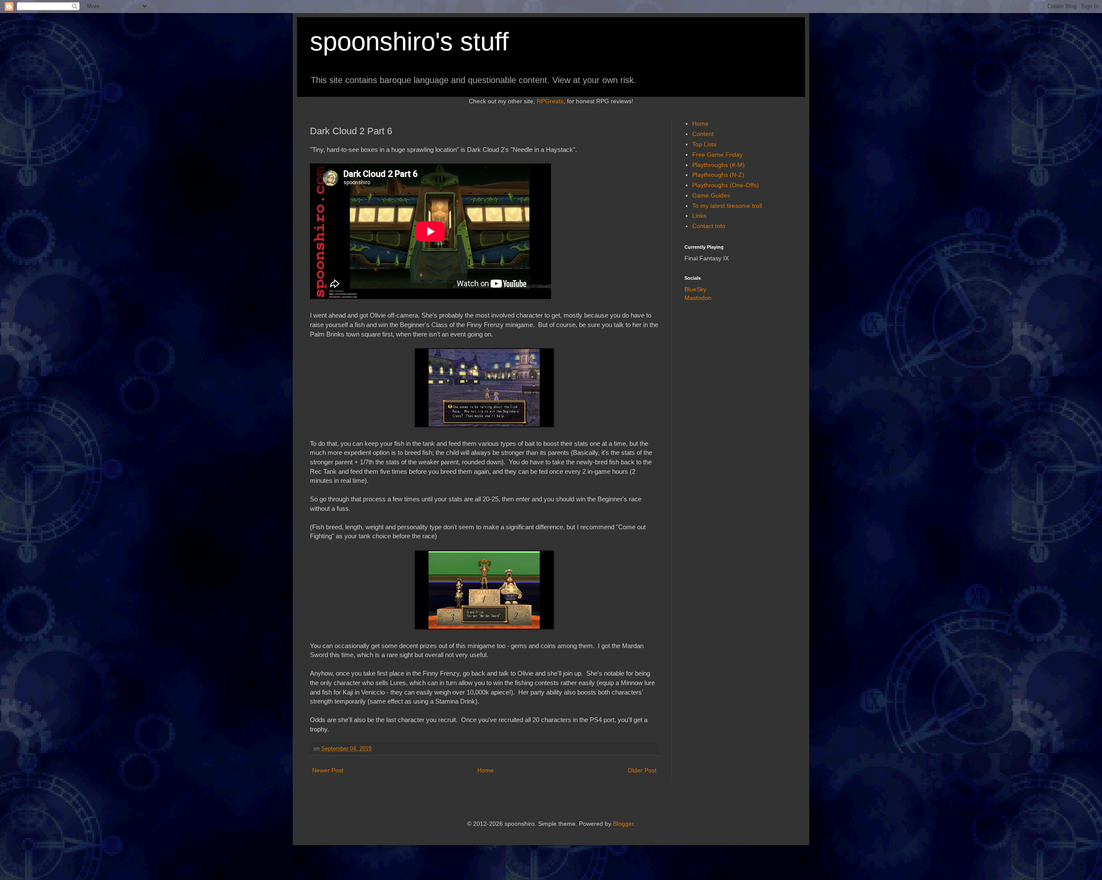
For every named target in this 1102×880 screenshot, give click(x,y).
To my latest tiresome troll (727, 205)
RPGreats (550, 101)
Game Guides (711, 195)
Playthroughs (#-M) (718, 164)
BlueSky (695, 289)
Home (485, 770)
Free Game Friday (717, 154)
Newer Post (328, 770)
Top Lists (704, 144)
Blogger (623, 823)
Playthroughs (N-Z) (718, 174)
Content (703, 133)
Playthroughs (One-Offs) (725, 185)
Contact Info (708, 225)
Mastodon (698, 297)
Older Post (642, 770)
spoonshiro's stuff (409, 41)
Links (699, 215)
